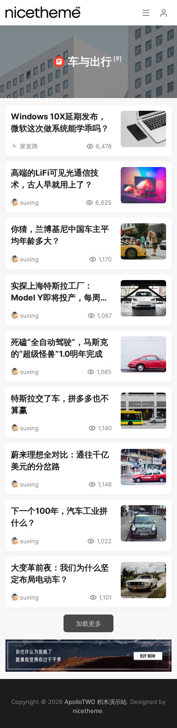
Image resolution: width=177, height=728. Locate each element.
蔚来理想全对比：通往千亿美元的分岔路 (60, 460)
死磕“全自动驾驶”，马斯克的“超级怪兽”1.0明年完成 (59, 348)
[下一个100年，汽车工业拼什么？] (143, 523)
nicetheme (88, 710)
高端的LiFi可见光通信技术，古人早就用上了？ (54, 178)
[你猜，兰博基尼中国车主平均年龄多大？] (143, 241)
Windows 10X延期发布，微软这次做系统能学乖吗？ (60, 122)
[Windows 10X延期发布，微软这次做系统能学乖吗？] (143, 129)
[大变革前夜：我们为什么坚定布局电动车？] (143, 580)
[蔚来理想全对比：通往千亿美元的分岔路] (143, 467)
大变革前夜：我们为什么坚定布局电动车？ (60, 573)
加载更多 (88, 623)
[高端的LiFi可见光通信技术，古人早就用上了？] (143, 185)
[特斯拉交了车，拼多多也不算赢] (143, 411)
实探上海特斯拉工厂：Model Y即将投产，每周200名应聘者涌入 (55, 292)
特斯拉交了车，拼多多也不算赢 (60, 404)
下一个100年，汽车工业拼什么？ (59, 516)
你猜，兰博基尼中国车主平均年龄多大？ (60, 235)
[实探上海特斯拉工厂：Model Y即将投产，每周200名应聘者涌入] (143, 298)
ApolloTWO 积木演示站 (95, 701)
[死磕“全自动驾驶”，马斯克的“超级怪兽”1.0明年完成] (143, 354)
